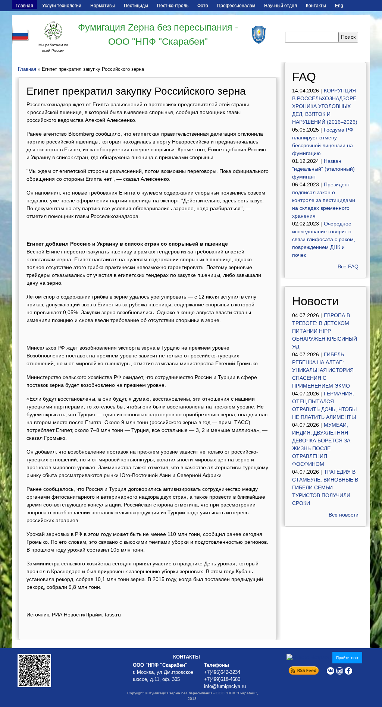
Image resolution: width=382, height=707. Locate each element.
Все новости (343, 515)
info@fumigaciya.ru (225, 686)
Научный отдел (280, 5)
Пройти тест (347, 658)
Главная (24, 5)
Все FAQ (348, 266)
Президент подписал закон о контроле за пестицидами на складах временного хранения (323, 200)
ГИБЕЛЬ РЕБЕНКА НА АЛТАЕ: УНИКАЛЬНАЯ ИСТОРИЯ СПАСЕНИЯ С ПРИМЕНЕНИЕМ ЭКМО (323, 370)
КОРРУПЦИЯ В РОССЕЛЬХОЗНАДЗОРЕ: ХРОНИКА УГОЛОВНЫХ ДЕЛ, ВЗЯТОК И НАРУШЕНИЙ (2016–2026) (325, 106)
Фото (202, 5)
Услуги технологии (61, 5)
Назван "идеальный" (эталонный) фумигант (323, 169)
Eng (339, 5)
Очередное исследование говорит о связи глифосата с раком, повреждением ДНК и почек (323, 239)
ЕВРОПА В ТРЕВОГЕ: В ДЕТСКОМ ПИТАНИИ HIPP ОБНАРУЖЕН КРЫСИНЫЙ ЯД (324, 331)
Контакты (316, 5)
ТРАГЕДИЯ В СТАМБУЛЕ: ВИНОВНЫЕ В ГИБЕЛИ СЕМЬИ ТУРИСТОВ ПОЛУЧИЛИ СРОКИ (325, 487)
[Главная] (53, 30)
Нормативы (102, 5)
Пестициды (136, 5)
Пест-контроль (172, 5)
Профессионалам (236, 5)
